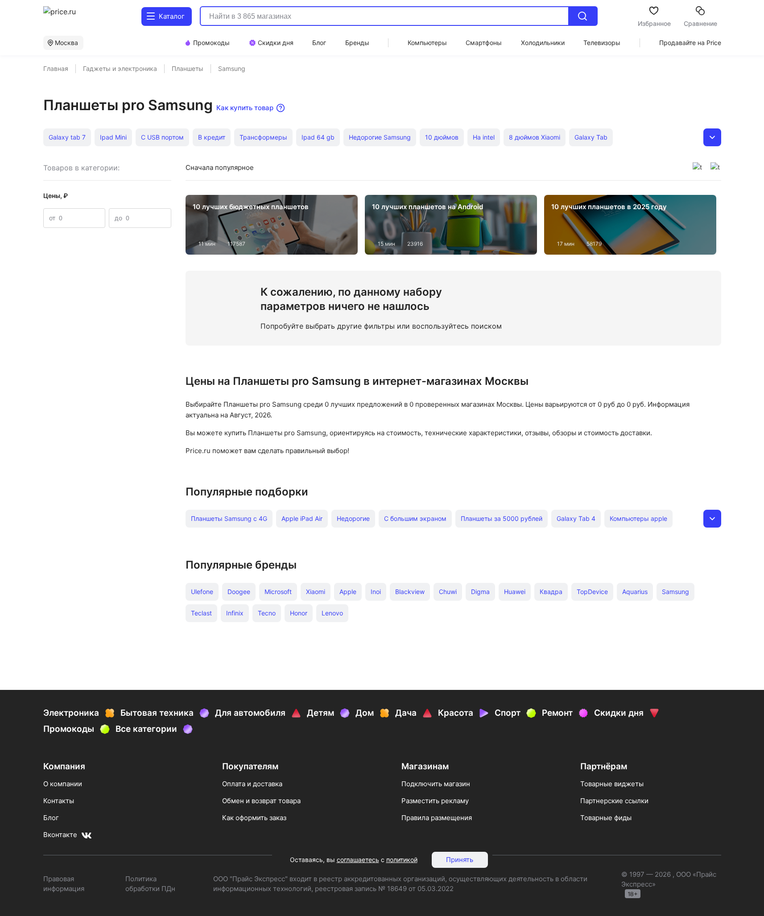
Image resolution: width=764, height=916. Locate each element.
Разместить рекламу (435, 800)
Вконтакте (60, 834)
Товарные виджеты (612, 784)
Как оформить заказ (254, 817)
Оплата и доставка (252, 784)
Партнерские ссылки (614, 800)
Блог (51, 817)
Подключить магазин (435, 784)
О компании (62, 784)
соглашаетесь (358, 859)
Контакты (58, 800)
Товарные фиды (606, 817)
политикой (401, 859)
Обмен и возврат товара (261, 800)
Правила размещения (436, 817)
